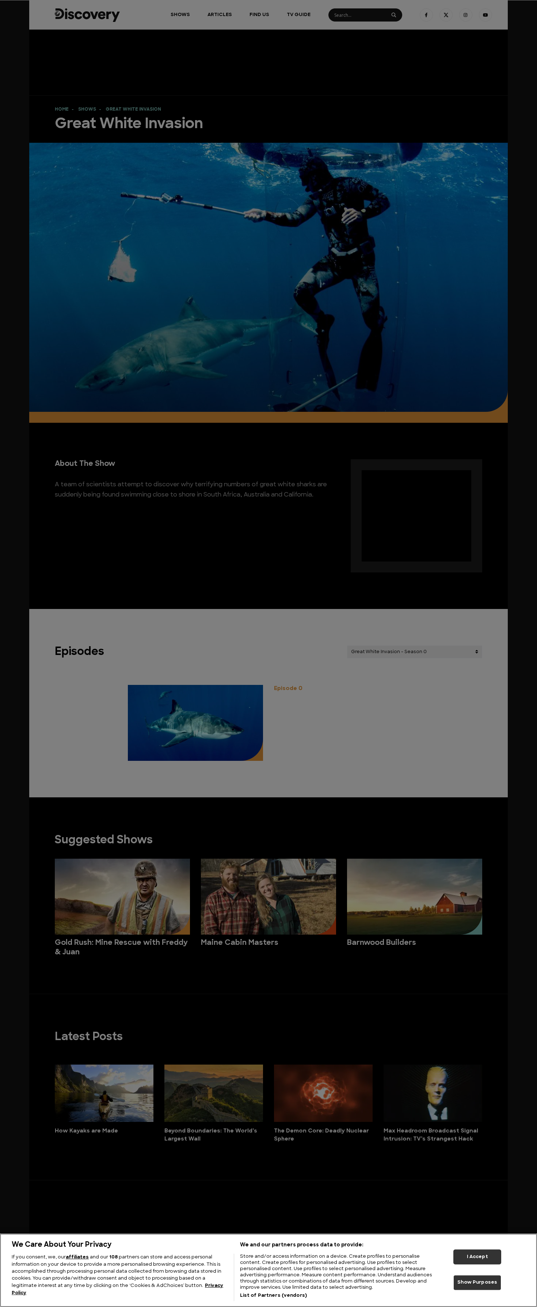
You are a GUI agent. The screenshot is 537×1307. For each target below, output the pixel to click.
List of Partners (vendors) (273, 1295)
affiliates (77, 1257)
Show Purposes (477, 1282)
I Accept (477, 1256)
